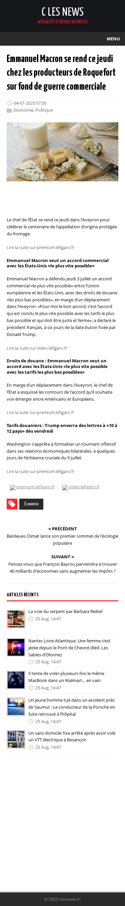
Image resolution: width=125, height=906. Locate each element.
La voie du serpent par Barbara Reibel (65, 611)
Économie (31, 504)
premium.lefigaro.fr (35, 487)
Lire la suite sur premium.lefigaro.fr (40, 247)
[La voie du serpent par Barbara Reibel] (16, 624)
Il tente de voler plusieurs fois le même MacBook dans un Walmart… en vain (66, 676)
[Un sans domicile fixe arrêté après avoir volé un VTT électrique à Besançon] (16, 744)
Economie (23, 110)
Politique (44, 110)
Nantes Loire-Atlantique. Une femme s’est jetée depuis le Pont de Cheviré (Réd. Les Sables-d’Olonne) (69, 648)
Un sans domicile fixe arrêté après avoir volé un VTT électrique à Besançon (71, 736)
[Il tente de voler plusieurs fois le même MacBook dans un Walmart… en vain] (16, 685)
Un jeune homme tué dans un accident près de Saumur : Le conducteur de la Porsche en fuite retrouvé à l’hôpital (71, 707)
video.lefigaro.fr (84, 487)
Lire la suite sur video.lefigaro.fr (37, 348)
